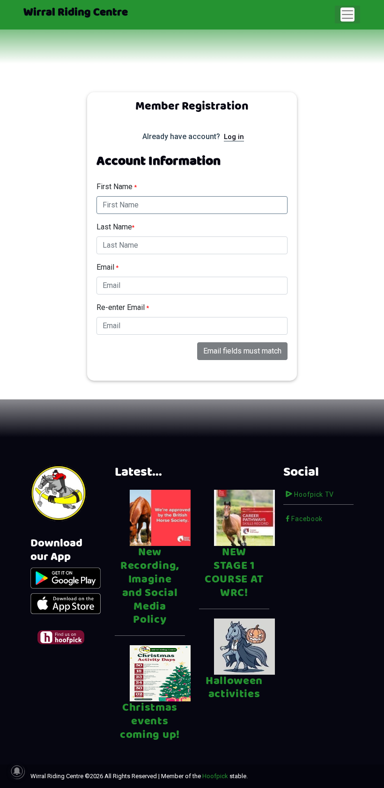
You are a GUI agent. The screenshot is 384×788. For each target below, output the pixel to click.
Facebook (306, 519)
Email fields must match (242, 350)
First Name (116, 186)
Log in (234, 137)
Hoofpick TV (313, 494)
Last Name (115, 226)
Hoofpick (215, 776)
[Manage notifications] (16, 771)
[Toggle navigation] (347, 14)
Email (107, 267)
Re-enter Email (122, 307)
